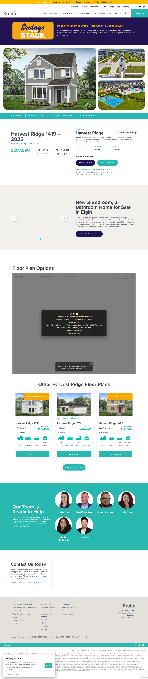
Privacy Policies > (12, 674)
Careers (65, 611)
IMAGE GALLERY (35, 116)
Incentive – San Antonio (47, 615)
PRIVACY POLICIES (127, 650)
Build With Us (46, 604)
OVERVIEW (16, 116)
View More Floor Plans (74, 467)
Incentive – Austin (48, 608)
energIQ (44, 626)
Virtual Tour (64, 418)
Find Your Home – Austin (22, 604)
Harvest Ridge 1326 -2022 (37, 637)
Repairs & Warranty (69, 608)
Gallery (76, 418)
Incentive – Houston (48, 611)
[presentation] (14, 218)
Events (15, 624)
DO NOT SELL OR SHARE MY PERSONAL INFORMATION (89, 650)
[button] (125, 13)
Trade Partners (67, 614)
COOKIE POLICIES (139, 650)
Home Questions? (107, 162)
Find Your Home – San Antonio (24, 608)
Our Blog (44, 629)
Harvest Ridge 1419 (79, 637)
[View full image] (39, 217)
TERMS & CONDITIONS (114, 650)
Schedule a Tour (85, 162)
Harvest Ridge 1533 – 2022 (59, 637)
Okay (48, 665)
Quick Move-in (36, 396)
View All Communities (21, 614)
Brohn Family (17, 621)
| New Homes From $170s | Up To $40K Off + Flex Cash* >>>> (74, 2)
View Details (32, 454)
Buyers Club (45, 619)
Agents (43, 623)
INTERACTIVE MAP (88, 116)
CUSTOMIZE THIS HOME (62, 116)
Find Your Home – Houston (22, 611)
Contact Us (66, 604)
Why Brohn (16, 617)
